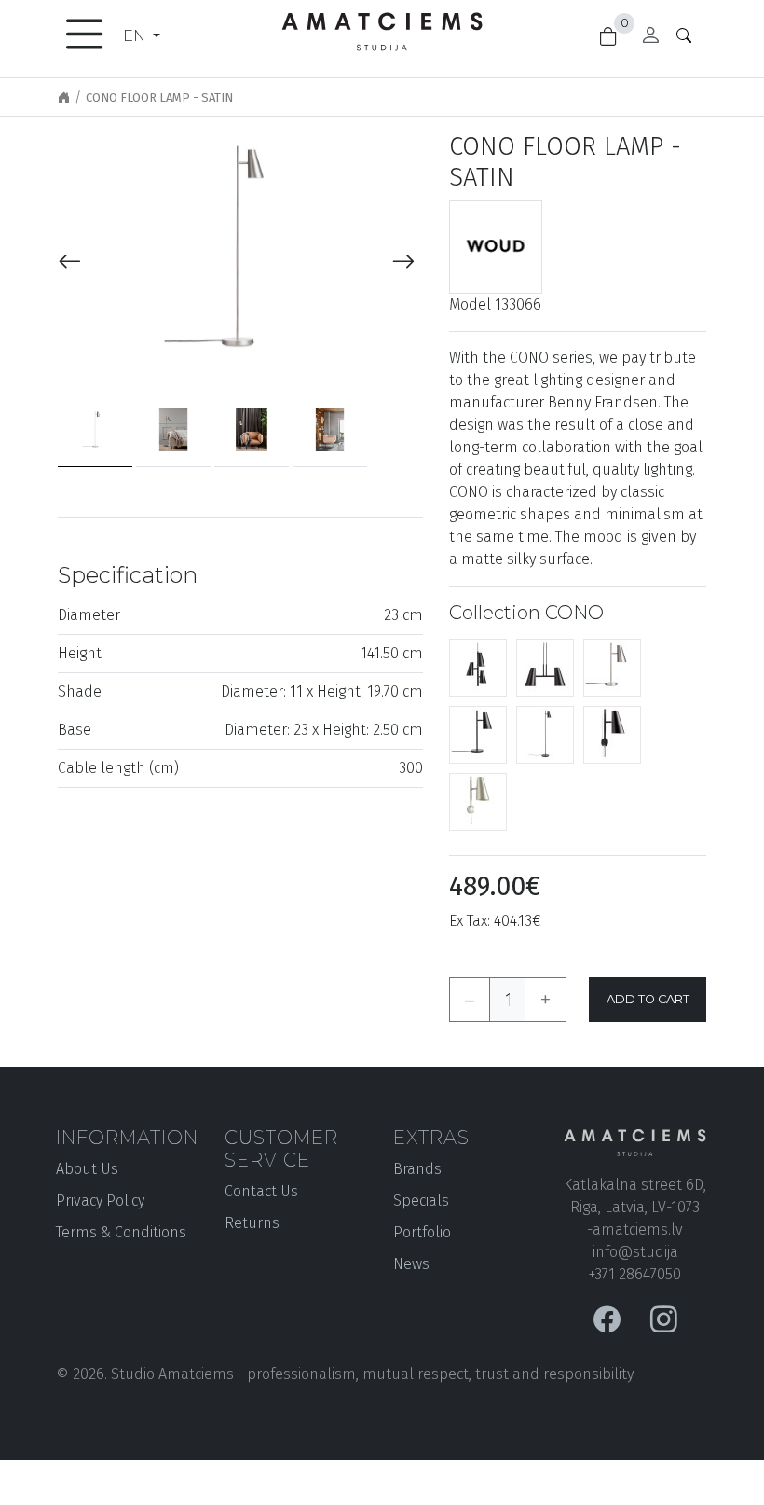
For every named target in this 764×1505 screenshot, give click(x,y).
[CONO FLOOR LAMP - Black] (545, 733)
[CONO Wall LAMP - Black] (612, 733)
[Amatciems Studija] (382, 27)
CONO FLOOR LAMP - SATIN (159, 97)
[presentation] (70, 262)
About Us (87, 1169)
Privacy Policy (100, 1200)
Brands (417, 1169)
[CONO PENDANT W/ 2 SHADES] (545, 666)
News (411, 1264)
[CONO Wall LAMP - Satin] (478, 800)
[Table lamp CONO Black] (478, 733)
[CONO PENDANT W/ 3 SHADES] (478, 666)
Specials (421, 1200)
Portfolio (422, 1232)
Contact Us (261, 1191)
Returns (252, 1223)
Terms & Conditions (121, 1232)
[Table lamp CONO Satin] (612, 666)
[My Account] (651, 38)
